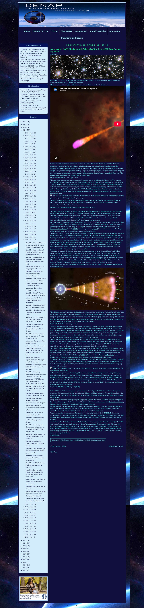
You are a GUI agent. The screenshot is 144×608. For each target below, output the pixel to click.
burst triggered (57, 180)
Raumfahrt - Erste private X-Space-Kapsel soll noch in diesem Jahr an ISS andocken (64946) (33, 109)
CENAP (55, 31)
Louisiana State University (98, 187)
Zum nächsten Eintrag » (116, 446)
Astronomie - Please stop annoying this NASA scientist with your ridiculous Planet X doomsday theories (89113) (33, 96)
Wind (65, 191)
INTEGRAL (107, 413)
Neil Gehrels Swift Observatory (101, 352)
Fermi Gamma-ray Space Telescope (96, 189)
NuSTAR (75, 229)
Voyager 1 (95, 229)
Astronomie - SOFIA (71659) (29, 105)
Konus (99, 215)
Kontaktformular (98, 31)
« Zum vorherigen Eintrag (58, 446)
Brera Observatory (78, 361)
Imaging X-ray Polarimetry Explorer (95, 406)
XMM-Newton (109, 355)
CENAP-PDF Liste (40, 31)
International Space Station (58, 229)
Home (27, 31)
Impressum (114, 31)
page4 (75, 605)
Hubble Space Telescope (94, 258)
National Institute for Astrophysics (99, 361)
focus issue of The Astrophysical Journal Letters (82, 231)
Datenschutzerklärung (72, 38)
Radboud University (79, 253)
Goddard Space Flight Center (78, 404)
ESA (83, 355)
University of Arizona (102, 330)
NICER (103, 227)
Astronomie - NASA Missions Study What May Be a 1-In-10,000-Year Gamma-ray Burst (78, 440)
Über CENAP (66, 31)
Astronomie (81, 31)
